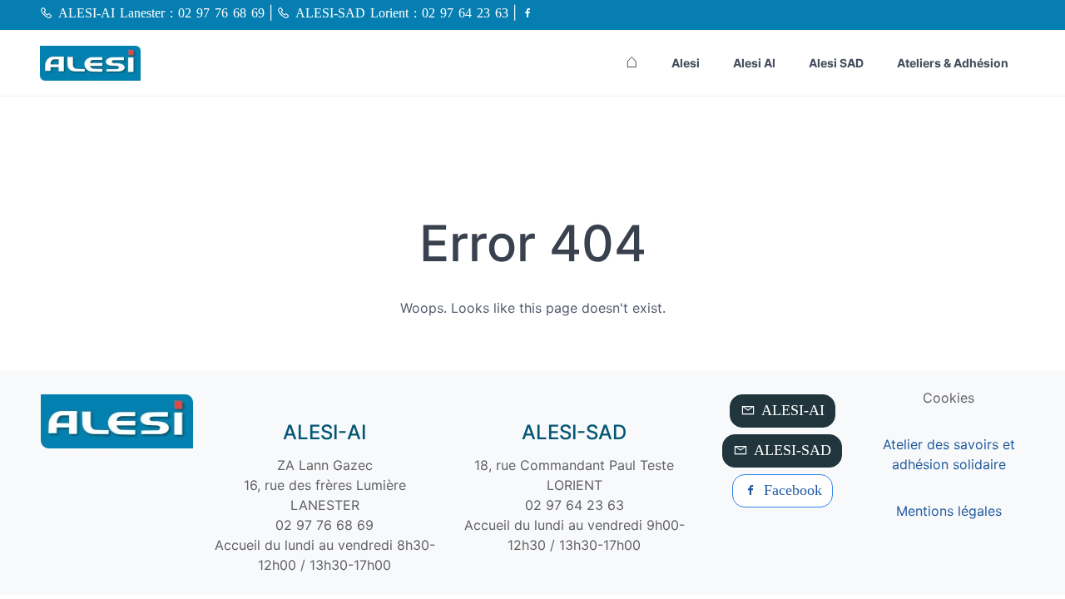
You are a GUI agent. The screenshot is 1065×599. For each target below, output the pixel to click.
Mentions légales (949, 510)
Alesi (685, 63)
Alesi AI (754, 63)
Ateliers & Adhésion (952, 63)
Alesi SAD (836, 63)
